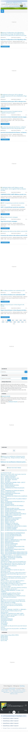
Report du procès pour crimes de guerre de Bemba (14, 310)
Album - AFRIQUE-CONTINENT (8, 477)
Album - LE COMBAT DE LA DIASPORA (10, 524)
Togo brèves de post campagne (9, 221)
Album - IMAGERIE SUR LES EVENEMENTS (11, 518)
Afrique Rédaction (14, 3)
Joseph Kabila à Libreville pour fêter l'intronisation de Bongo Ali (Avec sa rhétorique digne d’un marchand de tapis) (13, 585)
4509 (19, 322)
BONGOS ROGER (13, 402)
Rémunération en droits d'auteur (19, 691)
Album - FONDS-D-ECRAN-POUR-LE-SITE (11, 512)
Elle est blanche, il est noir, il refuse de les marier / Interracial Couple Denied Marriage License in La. (13, 573)
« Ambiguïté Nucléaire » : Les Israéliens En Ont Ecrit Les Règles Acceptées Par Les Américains (14, 555)
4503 (21, 320)
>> (14, 323)
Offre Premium (6, 692)
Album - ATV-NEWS (5, 481)
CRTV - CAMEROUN (5, 568)
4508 (15, 322)
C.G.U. (10, 691)
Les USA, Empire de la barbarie (8, 597)
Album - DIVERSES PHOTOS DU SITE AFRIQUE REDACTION (12, 506)
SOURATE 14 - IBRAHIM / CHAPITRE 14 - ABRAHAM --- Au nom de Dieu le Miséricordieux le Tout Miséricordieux (14, 611)
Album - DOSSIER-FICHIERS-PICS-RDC (10, 508)
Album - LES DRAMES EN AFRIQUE (9, 527)
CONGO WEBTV (4, 567)
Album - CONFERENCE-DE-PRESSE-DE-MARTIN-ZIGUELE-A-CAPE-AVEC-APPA (12, 491)
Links (2, 598)
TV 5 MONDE (4, 624)
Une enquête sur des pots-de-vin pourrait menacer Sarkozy (14, 626)
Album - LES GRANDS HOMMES (8, 529)
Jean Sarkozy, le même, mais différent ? (11, 582)
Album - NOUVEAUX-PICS (7, 542)
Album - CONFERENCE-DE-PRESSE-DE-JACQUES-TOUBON (13, 488)
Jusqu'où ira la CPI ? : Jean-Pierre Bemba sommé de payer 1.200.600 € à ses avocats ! (14, 588)
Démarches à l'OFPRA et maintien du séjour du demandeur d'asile (13, 570)
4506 (7, 322)
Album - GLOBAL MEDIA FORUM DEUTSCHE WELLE (13, 514)
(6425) (4, 636)
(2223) (4, 638)
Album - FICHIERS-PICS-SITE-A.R (8, 511)
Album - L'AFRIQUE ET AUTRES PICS (9, 523)
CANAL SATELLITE (5, 560)
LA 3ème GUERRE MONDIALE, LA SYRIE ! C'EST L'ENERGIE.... (12, 591)
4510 (22, 322)
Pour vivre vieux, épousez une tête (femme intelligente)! (11, 606)
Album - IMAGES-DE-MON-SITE (8, 520)
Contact (23, 689)
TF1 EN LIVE (4, 621)
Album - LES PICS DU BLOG (7, 537)
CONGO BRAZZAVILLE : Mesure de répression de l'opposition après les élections (13, 565)
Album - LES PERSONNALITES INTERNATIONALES (13, 533)
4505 (3, 322)
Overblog (22, 686)
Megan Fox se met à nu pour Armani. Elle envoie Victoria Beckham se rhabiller (13, 601)
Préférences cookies (14, 693)
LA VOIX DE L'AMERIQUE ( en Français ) (10, 594)
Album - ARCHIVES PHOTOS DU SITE (10, 478)
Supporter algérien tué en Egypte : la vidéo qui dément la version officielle (12, 615)
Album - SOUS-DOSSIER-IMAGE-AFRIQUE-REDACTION (14, 552)
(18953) (10, 635)
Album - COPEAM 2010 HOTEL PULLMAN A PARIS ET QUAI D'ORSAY (14, 499)
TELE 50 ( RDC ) (4, 617)
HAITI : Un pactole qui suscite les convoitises (13, 207)
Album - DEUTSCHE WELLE (7, 504)
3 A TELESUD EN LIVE (6, 473)
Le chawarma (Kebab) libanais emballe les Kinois (13, 596)
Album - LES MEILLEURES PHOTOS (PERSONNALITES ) (14, 530)
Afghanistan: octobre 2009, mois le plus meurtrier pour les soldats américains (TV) (13, 474)
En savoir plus (5, 46)
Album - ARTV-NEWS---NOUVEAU (9, 479)
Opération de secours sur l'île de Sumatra (11, 604)
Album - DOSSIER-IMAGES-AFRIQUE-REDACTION (13, 509)
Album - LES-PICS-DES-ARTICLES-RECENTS (11, 535)
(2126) (4, 639)
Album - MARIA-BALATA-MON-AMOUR (10, 541)
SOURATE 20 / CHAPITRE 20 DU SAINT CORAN (12, 613)
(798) (4, 640)
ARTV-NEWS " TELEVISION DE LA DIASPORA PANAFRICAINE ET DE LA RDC (11, 558)
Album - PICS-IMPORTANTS (7, 548)
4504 (24, 320)
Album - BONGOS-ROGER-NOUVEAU (10, 485)
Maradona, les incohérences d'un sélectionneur (13, 600)
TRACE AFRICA (4, 623)
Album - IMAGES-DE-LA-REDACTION (9, 519)
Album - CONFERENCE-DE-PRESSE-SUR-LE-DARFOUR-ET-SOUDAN (14, 496)
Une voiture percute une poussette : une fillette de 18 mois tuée (14, 629)
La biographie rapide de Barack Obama (11, 593)
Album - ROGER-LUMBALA (7, 550)
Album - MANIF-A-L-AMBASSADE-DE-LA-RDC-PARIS (13, 540)
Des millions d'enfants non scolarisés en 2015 (13, 294)
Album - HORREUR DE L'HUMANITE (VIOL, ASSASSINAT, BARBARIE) (11, 515)
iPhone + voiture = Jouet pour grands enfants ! (12, 580)
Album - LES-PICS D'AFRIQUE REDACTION (11, 534)
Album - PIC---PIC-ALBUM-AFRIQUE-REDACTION (12, 546)
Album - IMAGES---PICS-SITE (8, 522)
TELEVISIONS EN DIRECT (7, 620)
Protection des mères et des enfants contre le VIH (14, 235)
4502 (17, 320)
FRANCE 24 (3, 575)
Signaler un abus (4, 691)
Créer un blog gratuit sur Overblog (8, 689)
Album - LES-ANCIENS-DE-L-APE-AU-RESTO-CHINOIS (14, 526)
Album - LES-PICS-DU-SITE (7, 538)
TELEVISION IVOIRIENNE (7, 619)
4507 (11, 322)
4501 (13, 320)
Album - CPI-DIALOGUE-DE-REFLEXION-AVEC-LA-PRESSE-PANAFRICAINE (13, 502)
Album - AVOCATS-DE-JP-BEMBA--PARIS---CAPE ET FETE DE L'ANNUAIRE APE (13, 483)
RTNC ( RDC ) (4, 608)
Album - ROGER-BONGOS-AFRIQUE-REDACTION (12, 549)
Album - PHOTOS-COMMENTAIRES (9, 544)
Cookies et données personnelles (17, 692)
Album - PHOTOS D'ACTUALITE (8, 545)
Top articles (18, 689)
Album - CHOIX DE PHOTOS (7, 486)
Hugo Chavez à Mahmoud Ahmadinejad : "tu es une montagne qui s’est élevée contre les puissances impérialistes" (14, 578)
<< (3, 320)
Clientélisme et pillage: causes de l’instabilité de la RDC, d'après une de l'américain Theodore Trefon (13, 562)
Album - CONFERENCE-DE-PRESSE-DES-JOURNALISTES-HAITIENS (10, 494)
